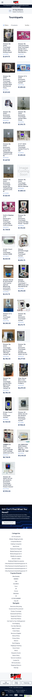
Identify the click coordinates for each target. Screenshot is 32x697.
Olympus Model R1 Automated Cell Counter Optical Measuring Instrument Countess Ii (8, 285)
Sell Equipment (6, 683)
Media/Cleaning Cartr (16, 551)
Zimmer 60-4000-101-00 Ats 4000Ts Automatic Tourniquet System (22, 416)
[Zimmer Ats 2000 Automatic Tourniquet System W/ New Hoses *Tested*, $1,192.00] (23, 206)
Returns (16, 640)
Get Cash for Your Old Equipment (16, 621)
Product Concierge (16, 611)
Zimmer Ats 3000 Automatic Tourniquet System (22, 317)
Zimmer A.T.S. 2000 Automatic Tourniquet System (22, 79)
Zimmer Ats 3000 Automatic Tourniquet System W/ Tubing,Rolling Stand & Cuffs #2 (7, 149)
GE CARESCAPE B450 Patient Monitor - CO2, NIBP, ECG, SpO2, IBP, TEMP (23, 448)
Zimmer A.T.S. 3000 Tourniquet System (7, 316)
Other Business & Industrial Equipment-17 (16, 568)
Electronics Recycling (16, 606)
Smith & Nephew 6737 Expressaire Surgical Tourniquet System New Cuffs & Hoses (8, 220)
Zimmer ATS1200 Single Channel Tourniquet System (23, 252)
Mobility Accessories (16, 556)
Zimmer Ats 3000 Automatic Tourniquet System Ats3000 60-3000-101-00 (22, 349)
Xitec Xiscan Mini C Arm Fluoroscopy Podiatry (22, 381)
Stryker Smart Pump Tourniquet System (7, 415)
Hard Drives (16, 546)
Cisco (16, 586)
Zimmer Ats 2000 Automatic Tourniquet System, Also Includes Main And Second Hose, (7, 82)
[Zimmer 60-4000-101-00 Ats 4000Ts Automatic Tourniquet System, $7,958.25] (23, 403)
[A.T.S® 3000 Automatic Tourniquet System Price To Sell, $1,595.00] (23, 135)
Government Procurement (16, 609)
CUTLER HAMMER (16, 598)
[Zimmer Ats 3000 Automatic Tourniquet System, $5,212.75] (23, 305)
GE (16, 596)
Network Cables (16, 558)
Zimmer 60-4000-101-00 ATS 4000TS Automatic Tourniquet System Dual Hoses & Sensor (8, 482)
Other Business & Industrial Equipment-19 (16, 571)
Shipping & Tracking (16, 645)
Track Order (16, 683)
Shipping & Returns (16, 665)
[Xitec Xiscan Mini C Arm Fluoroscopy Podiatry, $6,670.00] (23, 369)
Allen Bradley (16, 576)
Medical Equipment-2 (16, 554)
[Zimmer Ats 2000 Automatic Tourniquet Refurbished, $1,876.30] (8, 103)
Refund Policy (16, 636)
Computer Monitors (16, 541)
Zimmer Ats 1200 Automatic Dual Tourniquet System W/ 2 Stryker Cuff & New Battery (23, 48)
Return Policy (16, 655)
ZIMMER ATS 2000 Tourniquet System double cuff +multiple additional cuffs (8, 449)
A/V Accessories (16, 536)
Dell (16, 581)
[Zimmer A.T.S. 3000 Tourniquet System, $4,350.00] (8, 305)
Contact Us (16, 660)
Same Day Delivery (16, 618)
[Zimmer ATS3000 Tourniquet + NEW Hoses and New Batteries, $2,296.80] (23, 271)
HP (16, 588)
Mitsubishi (16, 593)
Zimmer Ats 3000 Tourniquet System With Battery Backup (23, 183)
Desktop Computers (16, 544)
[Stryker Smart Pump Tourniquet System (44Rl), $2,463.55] (8, 240)
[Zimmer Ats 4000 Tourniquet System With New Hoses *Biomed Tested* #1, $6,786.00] (8, 369)
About (16, 650)
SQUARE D (16, 584)
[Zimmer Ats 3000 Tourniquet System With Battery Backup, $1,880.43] (23, 171)
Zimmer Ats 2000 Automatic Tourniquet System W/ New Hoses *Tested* (23, 219)
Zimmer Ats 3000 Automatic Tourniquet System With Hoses (22, 116)
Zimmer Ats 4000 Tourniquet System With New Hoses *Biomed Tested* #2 (7, 349)
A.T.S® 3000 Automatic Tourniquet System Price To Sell (23, 147)
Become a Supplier (16, 633)
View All (16, 601)
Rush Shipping (16, 643)
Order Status (16, 631)
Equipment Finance (16, 616)
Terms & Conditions (16, 658)
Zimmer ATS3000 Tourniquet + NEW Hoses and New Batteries (23, 283)
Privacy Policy (16, 638)
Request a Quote (8, 523)
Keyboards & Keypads (16, 549)
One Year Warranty (16, 626)
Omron (16, 591)
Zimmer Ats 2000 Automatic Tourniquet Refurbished (7, 115)
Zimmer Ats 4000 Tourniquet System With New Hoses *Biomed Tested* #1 (7, 383)
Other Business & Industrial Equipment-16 (16, 566)
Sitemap (16, 667)
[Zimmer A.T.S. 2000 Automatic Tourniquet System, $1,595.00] (23, 67)
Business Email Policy (16, 613)
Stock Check (16, 648)
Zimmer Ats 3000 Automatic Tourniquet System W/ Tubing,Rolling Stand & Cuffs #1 (7, 185)
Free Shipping (16, 623)
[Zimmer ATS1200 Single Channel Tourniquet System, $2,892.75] (23, 240)
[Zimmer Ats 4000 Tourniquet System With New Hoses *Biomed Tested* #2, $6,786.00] (8, 335)
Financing (26, 683)
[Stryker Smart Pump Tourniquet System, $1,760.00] (8, 403)
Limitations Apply (16, 7)
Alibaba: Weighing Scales (16, 539)
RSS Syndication (16, 663)
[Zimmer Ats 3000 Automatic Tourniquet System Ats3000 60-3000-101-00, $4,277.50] (23, 335)
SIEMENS (16, 579)
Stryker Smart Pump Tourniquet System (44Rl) (7, 251)
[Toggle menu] (2, 2)
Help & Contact (16, 628)
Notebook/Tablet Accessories (16, 561)
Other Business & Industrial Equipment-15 (16, 563)
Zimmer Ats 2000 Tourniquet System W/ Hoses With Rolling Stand (7, 48)
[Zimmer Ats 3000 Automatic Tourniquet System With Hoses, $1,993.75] (23, 103)
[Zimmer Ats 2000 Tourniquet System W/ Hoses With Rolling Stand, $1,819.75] (8, 35)
